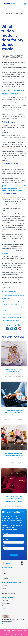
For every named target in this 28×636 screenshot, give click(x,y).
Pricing (4, 588)
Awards (4, 571)
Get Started (5, 600)
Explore (4, 576)
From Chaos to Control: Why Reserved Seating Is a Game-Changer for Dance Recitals (14, 499)
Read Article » (6, 624)
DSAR (18, 632)
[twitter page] (12, 634)
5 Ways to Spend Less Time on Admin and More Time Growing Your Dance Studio (14, 455)
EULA (21, 632)
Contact (4, 608)
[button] (25, 3)
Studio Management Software (11, 582)
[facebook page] (6, 634)
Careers (4, 573)
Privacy (7, 632)
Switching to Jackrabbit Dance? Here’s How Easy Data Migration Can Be (14, 412)
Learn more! (6, 253)
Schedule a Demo (7, 603)
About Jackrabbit (7, 567)
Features (4, 585)
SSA (15, 632)
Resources (5, 591)
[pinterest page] (21, 634)
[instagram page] (9, 634)
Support (4, 606)
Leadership (5, 578)
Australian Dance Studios (8, 593)
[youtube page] (18, 634)
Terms (11, 632)
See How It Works (7, 597)
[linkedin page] (15, 634)
